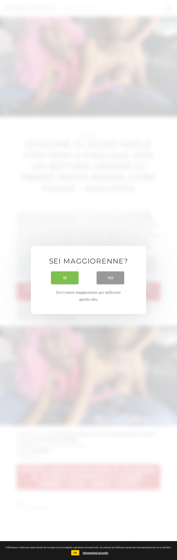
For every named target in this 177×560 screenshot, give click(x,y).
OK (75, 552)
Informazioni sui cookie (95, 552)
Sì (65, 277)
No (110, 277)
